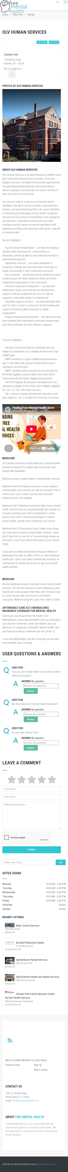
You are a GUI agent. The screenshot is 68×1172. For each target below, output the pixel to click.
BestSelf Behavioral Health (30, 942)
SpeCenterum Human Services (31, 959)
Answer (26, 681)
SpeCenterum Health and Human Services (37, 976)
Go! (60, 862)
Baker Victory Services (28, 925)
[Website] (11, 74)
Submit (32, 849)
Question (17, 667)
